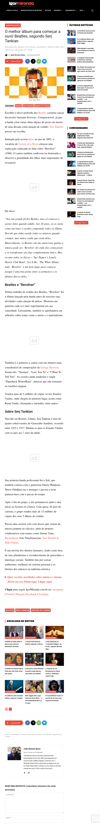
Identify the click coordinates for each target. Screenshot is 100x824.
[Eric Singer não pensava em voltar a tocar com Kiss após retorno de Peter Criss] (71, 69)
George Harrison (49, 367)
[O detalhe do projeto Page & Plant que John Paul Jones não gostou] (14, 659)
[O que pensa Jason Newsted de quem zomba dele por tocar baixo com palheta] (34, 659)
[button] (92, 10)
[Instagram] (29, 772)
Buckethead (11, 538)
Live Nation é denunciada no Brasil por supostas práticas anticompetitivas (85, 60)
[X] (33, 61)
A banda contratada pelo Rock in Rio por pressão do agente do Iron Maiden (86, 78)
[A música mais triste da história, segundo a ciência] (34, 632)
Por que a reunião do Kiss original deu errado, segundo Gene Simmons (85, 136)
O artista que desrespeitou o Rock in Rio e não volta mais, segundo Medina (85, 145)
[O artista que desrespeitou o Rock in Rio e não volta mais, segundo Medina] (71, 145)
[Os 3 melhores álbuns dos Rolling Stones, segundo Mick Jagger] (71, 41)
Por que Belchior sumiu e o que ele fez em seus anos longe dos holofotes (54, 698)
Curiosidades (13, 25)
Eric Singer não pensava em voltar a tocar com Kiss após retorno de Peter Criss (86, 69)
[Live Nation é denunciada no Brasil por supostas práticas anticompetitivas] (71, 60)
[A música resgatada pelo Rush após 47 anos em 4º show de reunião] (71, 88)
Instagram (58, 589)
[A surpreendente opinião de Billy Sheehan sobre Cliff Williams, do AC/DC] (71, 110)
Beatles (18, 106)
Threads (20, 594)
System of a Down (42, 106)
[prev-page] (6, 709)
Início (6, 734)
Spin (30, 139)
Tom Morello (49, 538)
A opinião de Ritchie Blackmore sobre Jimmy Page (85, 214)
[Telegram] (44, 61)
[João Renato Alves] (6, 55)
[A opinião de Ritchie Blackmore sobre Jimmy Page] (71, 214)
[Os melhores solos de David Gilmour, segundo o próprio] (14, 686)
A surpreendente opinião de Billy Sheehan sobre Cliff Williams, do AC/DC (86, 111)
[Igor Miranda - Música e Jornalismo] (21, 4)
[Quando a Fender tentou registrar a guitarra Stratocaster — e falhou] (71, 173)
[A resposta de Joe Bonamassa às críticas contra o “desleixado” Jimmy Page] (54, 659)
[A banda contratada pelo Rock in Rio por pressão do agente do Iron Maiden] (71, 78)
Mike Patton (11, 542)
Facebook (31, 594)
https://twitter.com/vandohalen (33, 752)
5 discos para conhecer (14, 638)
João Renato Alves (18, 55)
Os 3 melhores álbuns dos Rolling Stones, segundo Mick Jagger (85, 41)
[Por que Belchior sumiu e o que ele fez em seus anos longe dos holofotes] (54, 686)
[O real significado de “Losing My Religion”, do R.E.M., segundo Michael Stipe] (54, 632)
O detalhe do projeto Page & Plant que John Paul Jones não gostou (14, 671)
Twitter (10, 594)
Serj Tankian (28, 106)
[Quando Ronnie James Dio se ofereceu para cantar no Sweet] (71, 182)
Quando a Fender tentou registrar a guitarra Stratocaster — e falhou (85, 173)
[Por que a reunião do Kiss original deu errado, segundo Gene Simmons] (71, 136)
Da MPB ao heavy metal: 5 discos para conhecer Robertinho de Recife (13, 644)
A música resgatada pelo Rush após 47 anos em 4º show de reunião (85, 88)
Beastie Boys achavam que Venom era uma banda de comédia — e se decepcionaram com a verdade (86, 99)
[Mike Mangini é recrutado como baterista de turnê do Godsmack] (71, 50)
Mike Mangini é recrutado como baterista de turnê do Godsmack (86, 50)
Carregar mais (80, 119)
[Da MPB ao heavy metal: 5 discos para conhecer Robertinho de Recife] (14, 632)
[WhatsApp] (38, 61)
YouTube (43, 594)
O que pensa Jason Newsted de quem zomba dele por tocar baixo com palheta (34, 671)
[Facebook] (27, 61)
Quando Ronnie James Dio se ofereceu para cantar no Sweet (86, 182)
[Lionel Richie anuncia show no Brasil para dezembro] (71, 33)
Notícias (29, 692)
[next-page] (10, 709)
